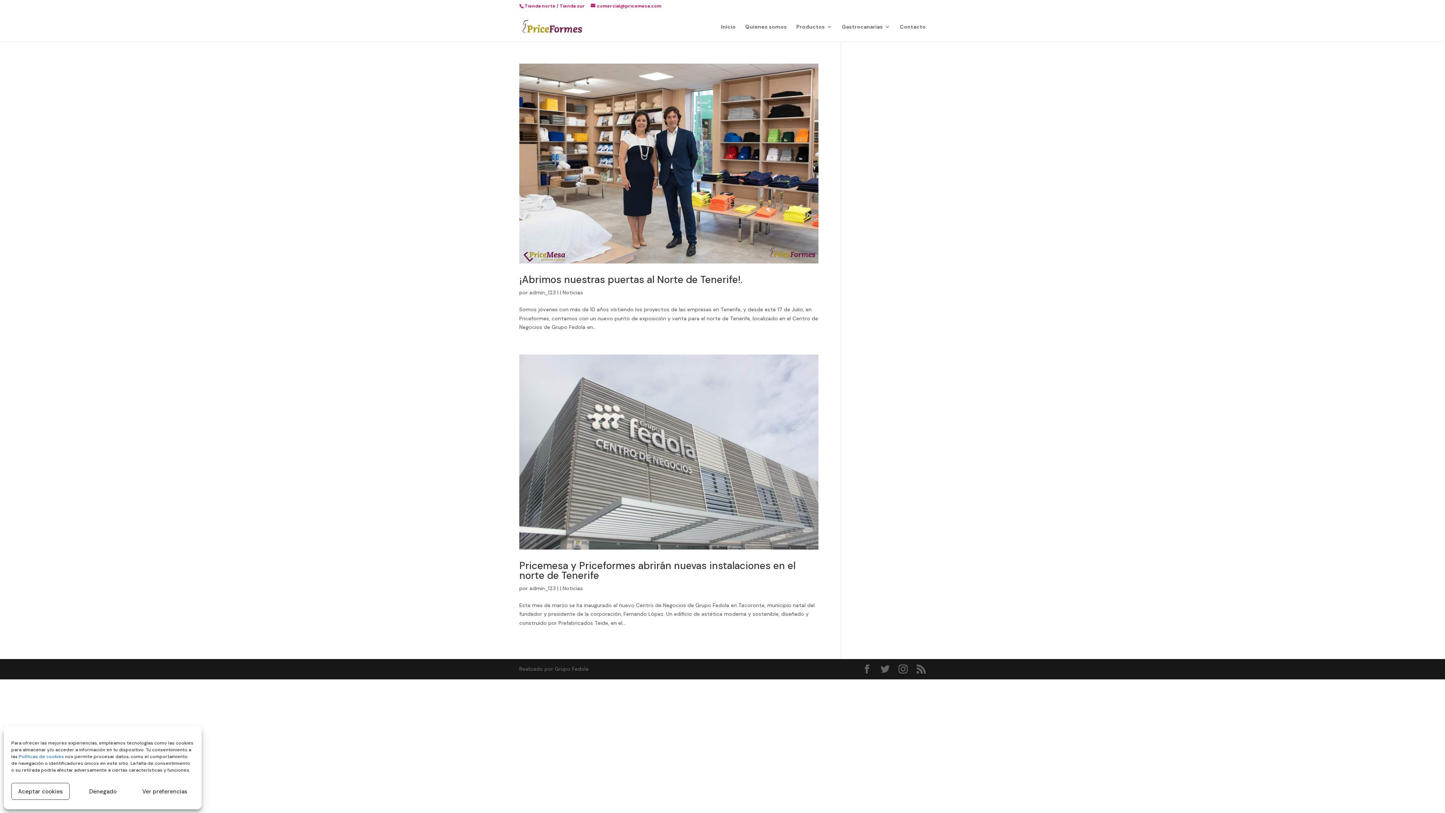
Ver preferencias (164, 791)
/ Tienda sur (571, 6)
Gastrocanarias (862, 27)
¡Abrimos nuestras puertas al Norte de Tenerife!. (630, 279)
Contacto (913, 27)
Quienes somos (766, 27)
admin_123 (542, 292)
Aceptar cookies (40, 791)
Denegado (103, 791)
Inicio (728, 27)
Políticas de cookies (41, 757)
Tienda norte (540, 6)
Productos (810, 27)
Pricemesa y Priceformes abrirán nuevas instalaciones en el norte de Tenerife (657, 570)
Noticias (573, 292)
